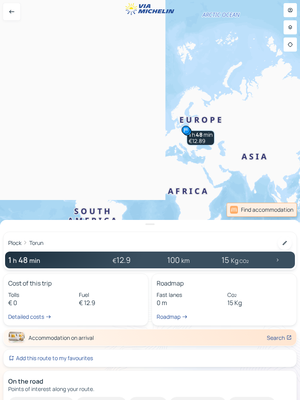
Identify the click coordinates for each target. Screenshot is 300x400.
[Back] (11, 11)
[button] (200, 138)
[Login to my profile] (290, 10)
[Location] (290, 45)
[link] (262, 210)
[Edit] (285, 243)
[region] (150, 200)
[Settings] (290, 27)
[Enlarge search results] (150, 224)
